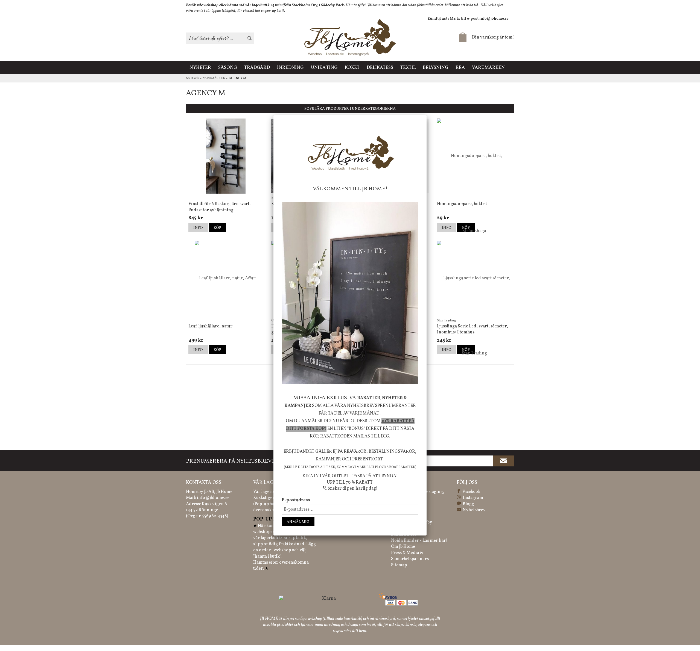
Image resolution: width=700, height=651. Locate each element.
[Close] (426, 115)
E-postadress (296, 500)
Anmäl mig (298, 522)
